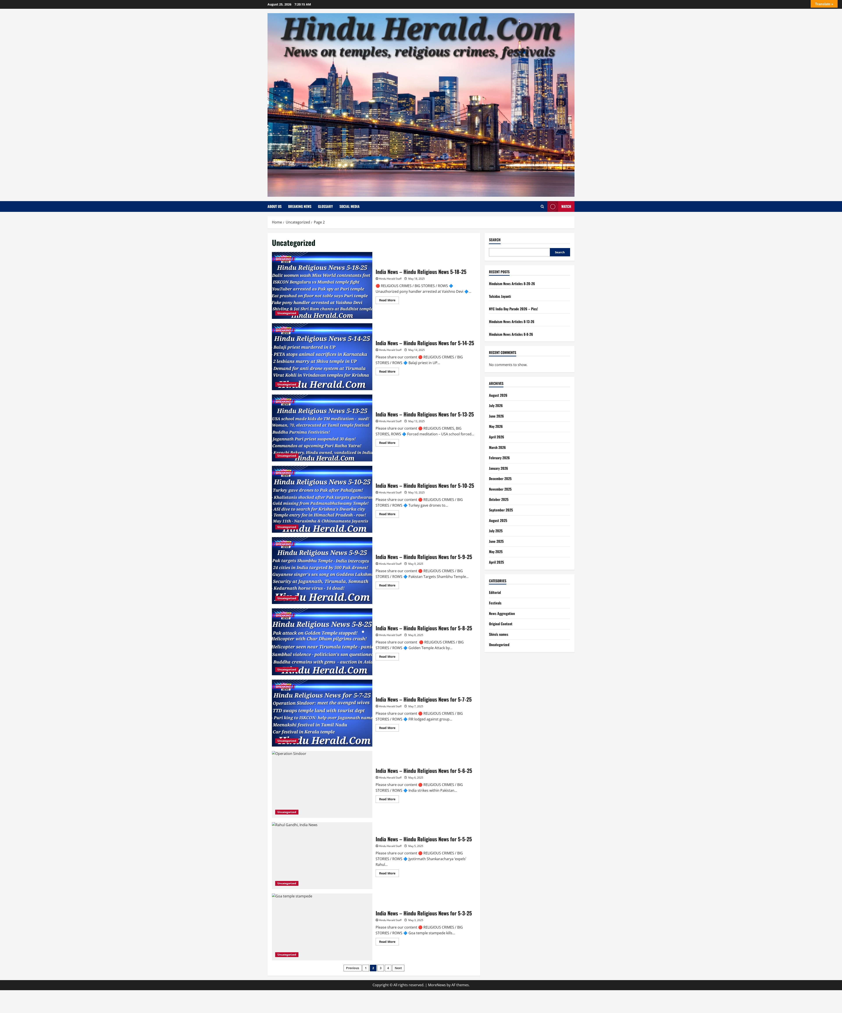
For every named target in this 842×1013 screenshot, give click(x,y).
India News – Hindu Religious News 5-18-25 (322, 285)
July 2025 (496, 530)
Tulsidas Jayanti (500, 296)
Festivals (495, 603)
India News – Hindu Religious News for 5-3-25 (322, 926)
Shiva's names (498, 634)
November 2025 (500, 489)
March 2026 (497, 447)
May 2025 (496, 551)
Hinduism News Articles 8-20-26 (512, 283)
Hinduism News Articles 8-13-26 (511, 321)
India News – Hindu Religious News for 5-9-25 (322, 570)
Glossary (325, 206)
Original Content (500, 623)
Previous (352, 968)
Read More (389, 301)
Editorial (495, 592)
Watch (566, 206)
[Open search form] (542, 206)
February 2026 (499, 457)
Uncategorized (286, 313)
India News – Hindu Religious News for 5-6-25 (322, 784)
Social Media (349, 206)
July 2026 (496, 405)
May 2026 (496, 426)
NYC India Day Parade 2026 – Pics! (513, 308)
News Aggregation (502, 613)
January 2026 (498, 468)
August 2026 (498, 395)
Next (398, 968)
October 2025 (498, 499)
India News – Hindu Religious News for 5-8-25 (322, 641)
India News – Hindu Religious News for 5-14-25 (322, 356)
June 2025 (496, 541)
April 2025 (496, 562)
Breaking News (299, 206)
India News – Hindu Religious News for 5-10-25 (322, 499)
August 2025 (498, 520)
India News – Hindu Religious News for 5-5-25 (322, 855)
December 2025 (500, 478)
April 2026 (496, 437)
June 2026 (496, 416)
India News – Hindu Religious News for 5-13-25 (322, 428)
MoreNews (437, 985)
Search (495, 239)
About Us (275, 206)
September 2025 (501, 510)
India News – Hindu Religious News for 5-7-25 (322, 713)
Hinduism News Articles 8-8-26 (511, 334)
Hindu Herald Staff (390, 278)
